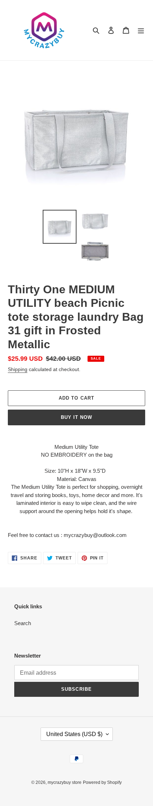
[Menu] (140, 30)
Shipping (17, 369)
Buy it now (76, 417)
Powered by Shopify (102, 782)
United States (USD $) (74, 734)
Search (22, 623)
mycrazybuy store (64, 782)
